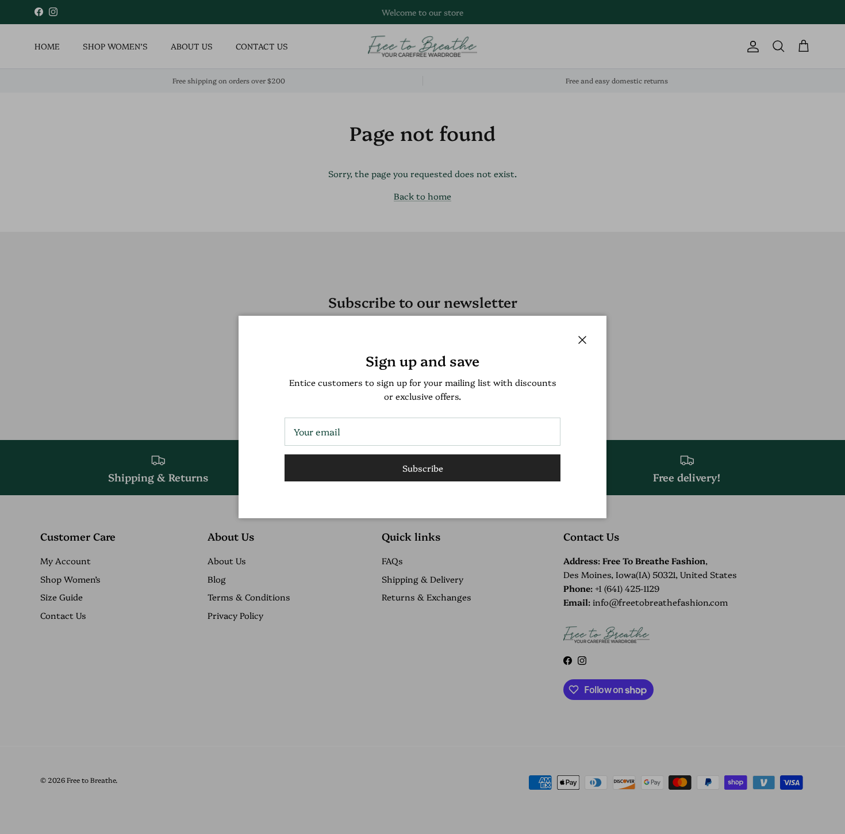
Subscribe (422, 468)
